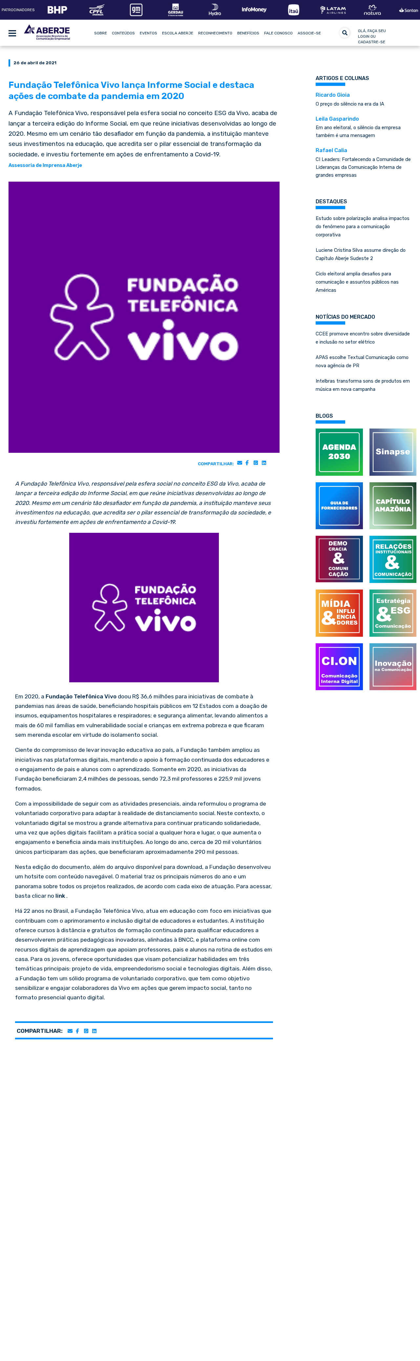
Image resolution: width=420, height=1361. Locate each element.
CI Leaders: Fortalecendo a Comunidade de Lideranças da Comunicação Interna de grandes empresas (363, 162)
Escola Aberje (177, 33)
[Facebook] (246, 462)
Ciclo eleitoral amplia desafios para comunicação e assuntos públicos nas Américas (357, 282)
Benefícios (248, 33)
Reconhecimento (215, 33)
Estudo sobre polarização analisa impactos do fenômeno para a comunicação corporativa (363, 226)
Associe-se (309, 33)
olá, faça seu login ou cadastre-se (372, 36)
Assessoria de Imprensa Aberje (45, 165)
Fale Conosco (278, 33)
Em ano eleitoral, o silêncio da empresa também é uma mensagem (358, 127)
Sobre (100, 33)
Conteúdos (123, 33)
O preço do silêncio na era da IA (350, 99)
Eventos (148, 33)
